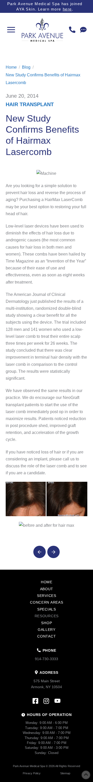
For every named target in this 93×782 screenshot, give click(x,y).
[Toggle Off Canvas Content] (11, 30)
